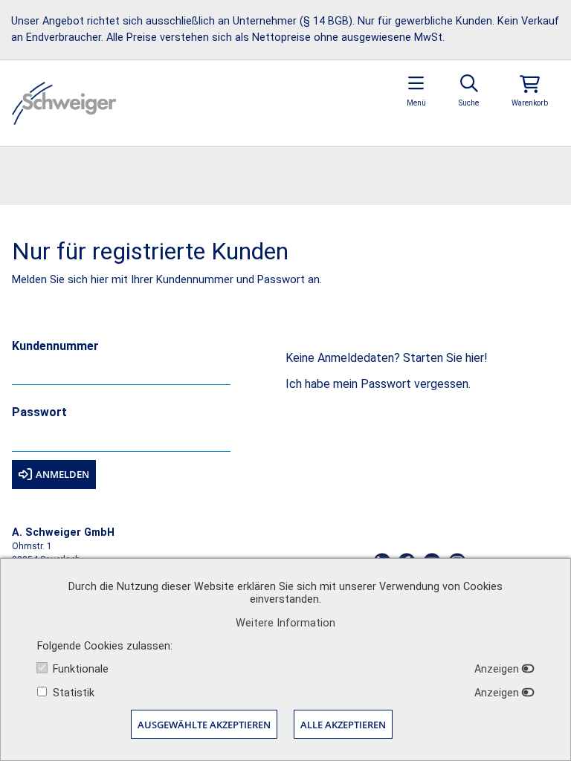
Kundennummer (55, 346)
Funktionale (81, 669)
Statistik (73, 693)
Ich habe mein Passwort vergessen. (378, 384)
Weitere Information (285, 623)
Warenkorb (530, 103)
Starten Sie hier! (445, 358)
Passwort (39, 413)
